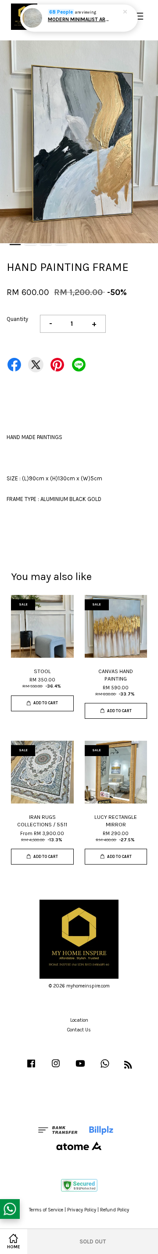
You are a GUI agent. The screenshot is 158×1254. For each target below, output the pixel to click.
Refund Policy (114, 1210)
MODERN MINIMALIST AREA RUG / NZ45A (79, 19)
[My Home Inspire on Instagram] (56, 1068)
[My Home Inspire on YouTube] (80, 1068)
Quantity (17, 319)
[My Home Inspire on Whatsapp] (105, 1068)
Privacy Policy (81, 1210)
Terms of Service (46, 1210)
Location (79, 1020)
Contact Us (79, 1030)
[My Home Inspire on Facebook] (31, 1068)
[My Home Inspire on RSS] (128, 1067)
